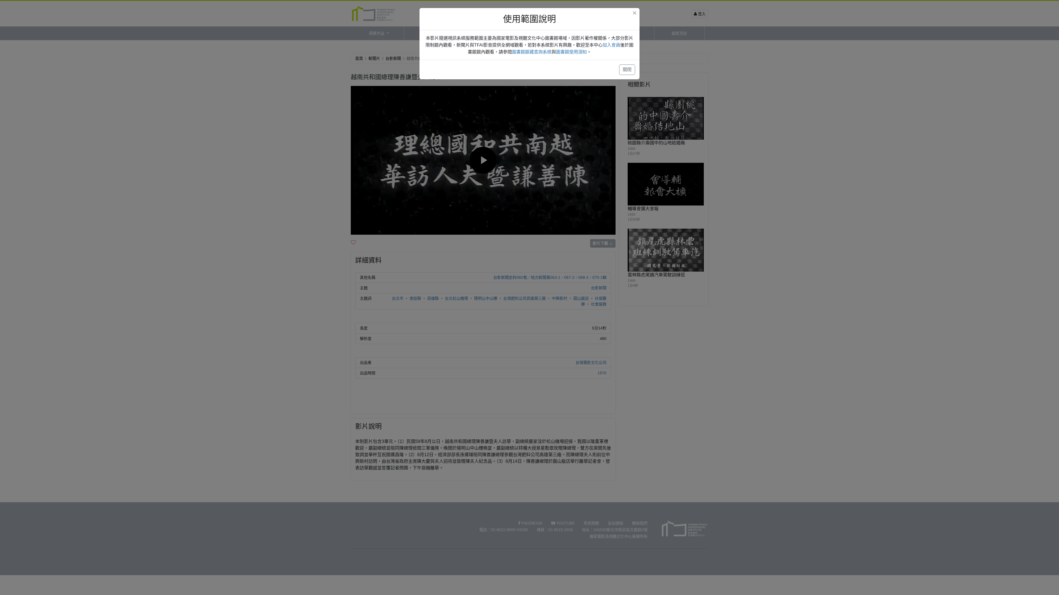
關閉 (627, 69)
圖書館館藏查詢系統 (532, 52)
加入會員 (611, 45)
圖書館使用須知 (571, 52)
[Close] (634, 13)
